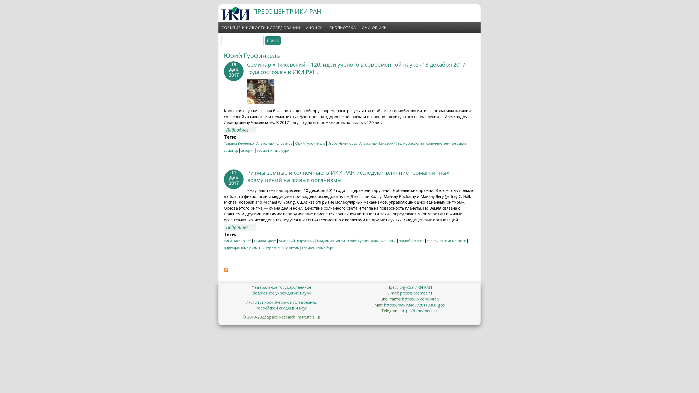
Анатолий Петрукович (297, 241)
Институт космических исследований (281, 302)
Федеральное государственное (281, 287)
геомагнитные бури (273, 150)
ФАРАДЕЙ (388, 241)
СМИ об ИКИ (374, 27)
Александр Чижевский (377, 143)
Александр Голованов (274, 143)
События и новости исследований (260, 27)
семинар (231, 150)
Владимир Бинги (331, 241)
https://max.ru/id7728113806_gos (414, 305)
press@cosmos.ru (416, 293)
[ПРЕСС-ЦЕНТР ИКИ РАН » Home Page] (235, 19)
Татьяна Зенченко (239, 143)
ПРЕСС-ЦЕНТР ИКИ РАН (287, 11)
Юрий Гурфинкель (310, 143)
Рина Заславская (237, 241)
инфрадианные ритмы (281, 248)
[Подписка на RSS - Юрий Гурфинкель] (226, 270)
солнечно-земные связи (446, 143)
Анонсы (315, 27)
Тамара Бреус (265, 241)
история (247, 150)
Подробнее (241, 130)
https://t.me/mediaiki (419, 310)
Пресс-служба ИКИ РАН (409, 287)
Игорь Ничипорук (342, 143)
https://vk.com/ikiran (420, 299)
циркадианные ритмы (242, 248)
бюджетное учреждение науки (281, 293)
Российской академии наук (281, 308)
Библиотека (343, 27)
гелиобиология (411, 143)
